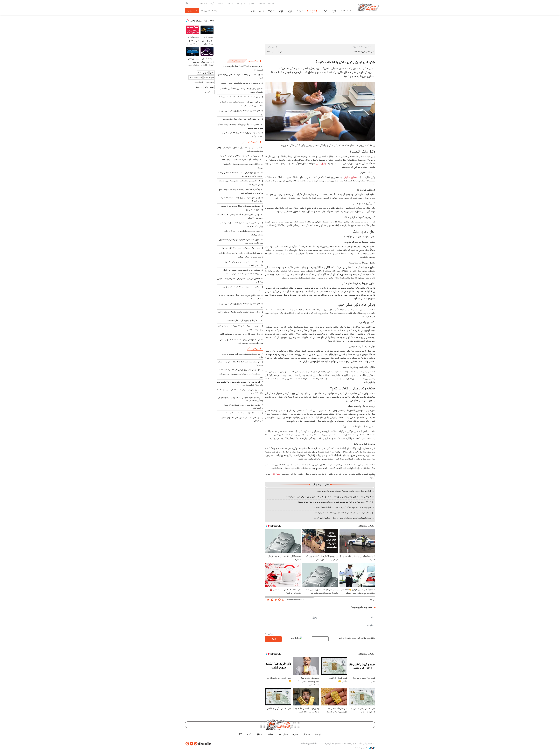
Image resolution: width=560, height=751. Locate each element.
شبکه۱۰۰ (271, 3)
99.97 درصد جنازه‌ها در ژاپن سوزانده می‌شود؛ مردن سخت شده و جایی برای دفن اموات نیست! (334, 502)
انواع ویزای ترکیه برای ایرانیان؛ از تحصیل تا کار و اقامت (239, 369)
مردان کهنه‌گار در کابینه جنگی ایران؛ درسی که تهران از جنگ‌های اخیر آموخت (342, 518)
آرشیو (212, 3)
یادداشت (230, 3)
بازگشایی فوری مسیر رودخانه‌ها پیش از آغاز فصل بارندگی (243, 166)
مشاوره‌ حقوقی (350, 177)
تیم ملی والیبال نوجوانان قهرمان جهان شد (243, 320)
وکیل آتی (276, 474)
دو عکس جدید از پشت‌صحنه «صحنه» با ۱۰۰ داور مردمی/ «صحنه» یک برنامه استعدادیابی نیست (243, 271)
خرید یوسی (210, 82)
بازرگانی (353, 46)
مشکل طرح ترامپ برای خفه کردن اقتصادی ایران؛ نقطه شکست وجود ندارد (342, 512)
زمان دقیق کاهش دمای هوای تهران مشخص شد (241, 119)
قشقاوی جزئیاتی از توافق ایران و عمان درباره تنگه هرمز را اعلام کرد (240, 280)
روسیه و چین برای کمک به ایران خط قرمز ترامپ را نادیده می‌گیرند (242, 233)
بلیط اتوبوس (209, 91)
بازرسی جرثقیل (203, 72)
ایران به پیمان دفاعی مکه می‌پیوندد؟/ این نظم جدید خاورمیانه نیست (344, 491)
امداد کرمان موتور (195, 77)
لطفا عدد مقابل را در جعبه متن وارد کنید (356, 638)
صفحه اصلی (369, 46)
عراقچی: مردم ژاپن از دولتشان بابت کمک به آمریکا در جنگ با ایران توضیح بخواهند (241, 104)
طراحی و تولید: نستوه (361, 748)
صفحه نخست (346, 10)
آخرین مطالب (253, 141)
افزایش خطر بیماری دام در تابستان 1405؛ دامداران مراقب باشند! (242, 406)
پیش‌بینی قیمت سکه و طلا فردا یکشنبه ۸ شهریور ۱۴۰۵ (239, 96)
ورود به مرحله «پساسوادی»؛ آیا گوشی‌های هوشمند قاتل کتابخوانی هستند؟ (342, 507)
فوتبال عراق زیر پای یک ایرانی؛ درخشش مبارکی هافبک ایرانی (241, 376)
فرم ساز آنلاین (209, 77)
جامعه (334, 10)
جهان (281, 10)
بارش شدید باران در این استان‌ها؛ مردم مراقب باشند (240, 334)
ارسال (273, 639)
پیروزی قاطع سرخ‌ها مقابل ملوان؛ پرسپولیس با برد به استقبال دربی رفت (241, 297)
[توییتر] (191, 744)
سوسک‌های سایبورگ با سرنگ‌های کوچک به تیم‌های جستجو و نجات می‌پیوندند (241, 207)
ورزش (290, 10)
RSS (240, 734)
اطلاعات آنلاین (368, 7)
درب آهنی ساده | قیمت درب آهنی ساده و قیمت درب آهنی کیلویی (241, 419)
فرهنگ (324, 10)
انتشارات (220, 3)
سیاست (299, 10)
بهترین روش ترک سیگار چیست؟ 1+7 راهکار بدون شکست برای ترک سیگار (240, 391)
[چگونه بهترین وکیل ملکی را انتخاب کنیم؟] (320, 111)
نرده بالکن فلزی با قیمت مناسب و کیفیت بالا (243, 412)
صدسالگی (261, 3)
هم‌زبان (251, 3)
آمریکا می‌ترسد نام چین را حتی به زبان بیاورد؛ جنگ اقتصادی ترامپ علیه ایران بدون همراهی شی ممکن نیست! (328, 496)
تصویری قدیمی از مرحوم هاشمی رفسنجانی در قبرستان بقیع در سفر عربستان (240, 126)
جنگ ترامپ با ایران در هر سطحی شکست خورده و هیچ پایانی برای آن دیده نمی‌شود (241, 191)
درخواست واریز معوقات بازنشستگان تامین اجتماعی (240, 83)
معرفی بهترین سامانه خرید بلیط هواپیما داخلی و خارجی (242, 356)
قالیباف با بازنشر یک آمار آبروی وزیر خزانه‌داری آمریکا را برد (241, 112)
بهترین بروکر (209, 87)
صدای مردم (241, 3)
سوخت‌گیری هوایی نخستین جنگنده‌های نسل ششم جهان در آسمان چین (241, 224)
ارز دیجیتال (198, 87)
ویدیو (253, 10)
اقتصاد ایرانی (198, 82)
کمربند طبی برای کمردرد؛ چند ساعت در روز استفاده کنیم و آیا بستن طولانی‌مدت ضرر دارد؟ (240, 383)
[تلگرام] (187, 744)
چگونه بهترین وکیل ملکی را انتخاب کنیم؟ (345, 62)
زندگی (261, 10)
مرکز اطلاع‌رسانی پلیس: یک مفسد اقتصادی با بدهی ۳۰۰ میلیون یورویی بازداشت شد (241, 341)
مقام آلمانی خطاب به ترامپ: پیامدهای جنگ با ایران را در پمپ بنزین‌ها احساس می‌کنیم (241, 255)
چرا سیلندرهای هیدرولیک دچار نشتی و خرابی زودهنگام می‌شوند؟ (240, 363)
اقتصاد (312, 10)
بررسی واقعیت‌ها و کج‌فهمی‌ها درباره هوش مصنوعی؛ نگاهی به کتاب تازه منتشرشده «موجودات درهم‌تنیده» (241, 157)
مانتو (212, 72)
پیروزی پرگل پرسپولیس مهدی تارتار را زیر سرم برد (241, 247)
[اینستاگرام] (195, 744)
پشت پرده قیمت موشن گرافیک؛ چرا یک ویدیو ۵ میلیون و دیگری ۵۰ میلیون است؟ (240, 399)
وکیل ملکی (321, 163)
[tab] (255, 61)
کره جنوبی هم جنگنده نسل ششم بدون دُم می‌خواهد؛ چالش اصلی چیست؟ (241, 182)
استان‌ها (271, 10)
